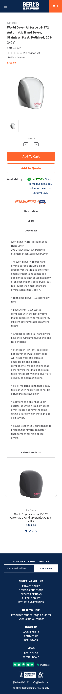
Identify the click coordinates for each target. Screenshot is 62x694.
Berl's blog (31, 653)
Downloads (31, 230)
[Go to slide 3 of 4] (33, 531)
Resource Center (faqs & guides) (31, 615)
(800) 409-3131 (21, 682)
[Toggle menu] (5, 6)
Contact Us (31, 636)
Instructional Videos (31, 619)
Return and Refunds (31, 602)
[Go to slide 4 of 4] (36, 531)
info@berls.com (40, 682)
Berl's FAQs (31, 640)
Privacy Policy (31, 586)
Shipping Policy (31, 598)
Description (31, 211)
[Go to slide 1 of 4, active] (26, 531)
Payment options (31, 594)
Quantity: (31, 138)
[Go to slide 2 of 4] (30, 531)
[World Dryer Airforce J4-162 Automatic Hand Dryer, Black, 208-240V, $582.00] (31, 484)
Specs (31, 221)
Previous (6, 495)
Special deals (31, 657)
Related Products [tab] (31, 452)
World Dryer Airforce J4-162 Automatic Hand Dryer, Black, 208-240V (31, 518)
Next (55, 495)
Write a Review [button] (16, 57)
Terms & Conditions (31, 590)
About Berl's (31, 632)
